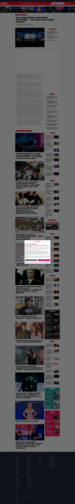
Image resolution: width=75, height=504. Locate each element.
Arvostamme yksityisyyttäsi (31, 243)
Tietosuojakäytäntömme (47, 262)
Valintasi (44, 243)
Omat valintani (31, 260)
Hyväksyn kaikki (44, 260)
